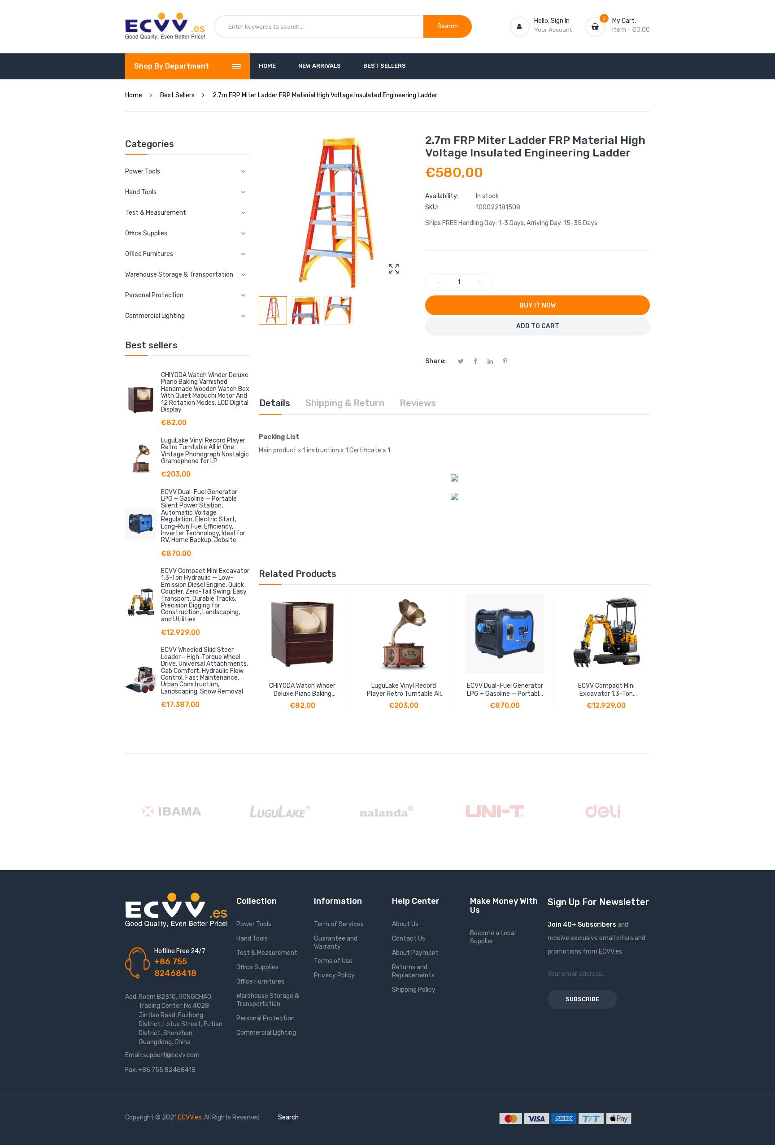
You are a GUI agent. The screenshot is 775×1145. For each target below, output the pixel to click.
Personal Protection (265, 1018)
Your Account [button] (553, 29)
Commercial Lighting (266, 1033)
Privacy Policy (334, 975)
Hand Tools (252, 938)
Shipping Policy (413, 989)
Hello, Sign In (552, 21)
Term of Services (339, 924)
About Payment (415, 953)
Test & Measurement (266, 953)
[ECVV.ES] (165, 21)
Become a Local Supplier (493, 937)
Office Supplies (257, 967)
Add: (131, 997)
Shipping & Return (344, 403)
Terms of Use (333, 961)
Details (274, 403)
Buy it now (537, 305)
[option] (273, 310)
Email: (133, 1055)
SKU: (431, 207)
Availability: (441, 196)
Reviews (418, 403)
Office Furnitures (260, 981)
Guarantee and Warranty (335, 942)
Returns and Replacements (413, 971)
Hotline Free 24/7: (180, 951)
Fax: (131, 1070)
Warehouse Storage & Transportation (267, 1000)
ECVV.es (189, 1117)
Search (288, 1117)
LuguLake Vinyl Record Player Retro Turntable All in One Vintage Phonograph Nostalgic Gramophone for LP (205, 451)
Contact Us (408, 938)
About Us (405, 924)
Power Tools (253, 924)
